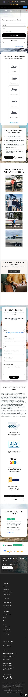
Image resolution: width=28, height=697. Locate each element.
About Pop (5, 586)
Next (14, 377)
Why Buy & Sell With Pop (8, 591)
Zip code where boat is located (11, 350)
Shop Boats (8, 157)
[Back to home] (5, 11)
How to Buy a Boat (7, 614)
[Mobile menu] (1, 11)
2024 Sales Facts (6, 626)
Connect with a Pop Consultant (14, 496)
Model (5, 336)
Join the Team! (14, 499)
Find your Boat (14, 35)
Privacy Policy (9, 692)
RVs (8, 7)
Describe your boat (8, 364)
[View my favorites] (26, 11)
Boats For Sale (6, 589)
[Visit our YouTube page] (11, 677)
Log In (19, 6)
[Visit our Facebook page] (4, 677)
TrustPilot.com (10, 532)
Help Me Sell (14, 40)
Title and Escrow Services (6, 595)
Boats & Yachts (4, 7)
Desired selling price (9, 357)
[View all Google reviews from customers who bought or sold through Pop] (14, 551)
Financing (5, 617)
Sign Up (25, 6)
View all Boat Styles (14, 122)
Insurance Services (7, 631)
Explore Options (7, 568)
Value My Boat (14, 271)
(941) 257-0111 (20, 11)
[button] (21, 694)
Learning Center (6, 629)
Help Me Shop (19, 157)
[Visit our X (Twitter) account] (7, 677)
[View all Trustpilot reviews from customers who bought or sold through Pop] (14, 545)
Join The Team (6, 598)
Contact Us (5, 624)
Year (4, 344)
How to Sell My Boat (7, 605)
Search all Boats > (19, 46)
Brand (4, 328)
